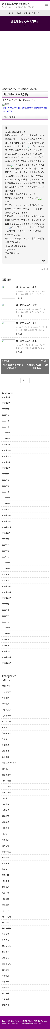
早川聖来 (5, 857)
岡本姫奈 (5, 816)
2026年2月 (6, 432)
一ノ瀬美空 (6, 692)
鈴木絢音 (5, 981)
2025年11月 (7, 450)
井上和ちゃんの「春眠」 (27, 341)
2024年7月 (6, 545)
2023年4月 (6, 633)
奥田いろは (6, 792)
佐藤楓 (4, 739)
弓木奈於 (5, 839)
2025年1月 (6, 509)
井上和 (26, 25)
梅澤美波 (5, 881)
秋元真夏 (5, 940)
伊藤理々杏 (6, 733)
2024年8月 (6, 539)
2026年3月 (6, 427)
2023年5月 (6, 627)
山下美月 (5, 810)
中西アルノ (6, 709)
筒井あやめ (6, 946)
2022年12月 (7, 657)
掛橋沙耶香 (6, 851)
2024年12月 (7, 515)
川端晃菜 (5, 828)
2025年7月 (6, 474)
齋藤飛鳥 (5, 1005)
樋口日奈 (5, 893)
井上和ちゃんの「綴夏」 (27, 287)
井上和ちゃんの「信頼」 (27, 305)
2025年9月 (6, 462)
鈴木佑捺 (5, 975)
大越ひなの (6, 786)
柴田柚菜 (5, 875)
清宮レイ (5, 910)
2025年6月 (6, 480)
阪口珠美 (5, 993)
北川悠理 (5, 757)
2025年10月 (7, 456)
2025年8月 (6, 468)
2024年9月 (6, 533)
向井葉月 (5, 769)
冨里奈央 (5, 751)
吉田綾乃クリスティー (11, 763)
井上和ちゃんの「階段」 (27, 323)
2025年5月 (6, 486)
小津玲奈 (5, 804)
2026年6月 (6, 409)
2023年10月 (7, 598)
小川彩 (4, 798)
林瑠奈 (4, 869)
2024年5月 (6, 557)
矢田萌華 (5, 934)
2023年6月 (6, 622)
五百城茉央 (6, 721)
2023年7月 (6, 616)
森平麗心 (5, 887)
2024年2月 (6, 574)
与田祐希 (5, 698)
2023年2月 (6, 645)
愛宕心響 (5, 845)
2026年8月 (6, 397)
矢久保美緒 (6, 928)
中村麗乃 (5, 704)
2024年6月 (6, 551)
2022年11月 (7, 663)
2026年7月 (6, 403)
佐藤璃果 (5, 745)
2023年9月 (6, 604)
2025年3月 (6, 497)
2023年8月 (6, 610)
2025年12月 (7, 444)
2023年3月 (6, 639)
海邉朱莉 (5, 904)
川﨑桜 (4, 834)
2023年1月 (6, 651)
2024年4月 (6, 562)
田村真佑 (5, 922)
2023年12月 (7, 586)
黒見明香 (5, 999)
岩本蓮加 (5, 822)
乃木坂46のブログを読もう (16, 4)
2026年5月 (6, 415)
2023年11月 (7, 592)
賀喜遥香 (5, 958)
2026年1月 (6, 438)
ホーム (25, 380)
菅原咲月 (5, 952)
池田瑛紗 (5, 899)
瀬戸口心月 (6, 916)
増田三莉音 (6, 780)
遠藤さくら (6, 964)
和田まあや (6, 774)
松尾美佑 (5, 863)
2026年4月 (6, 421)
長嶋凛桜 (5, 987)
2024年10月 (7, 527)
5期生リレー (7, 680)
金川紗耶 (5, 969)
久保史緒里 (6, 715)
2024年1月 (6, 580)
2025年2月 (6, 503)
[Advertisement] (25, 57)
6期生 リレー (7, 686)
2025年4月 (6, 492)
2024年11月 (7, 521)
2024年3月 (6, 568)
